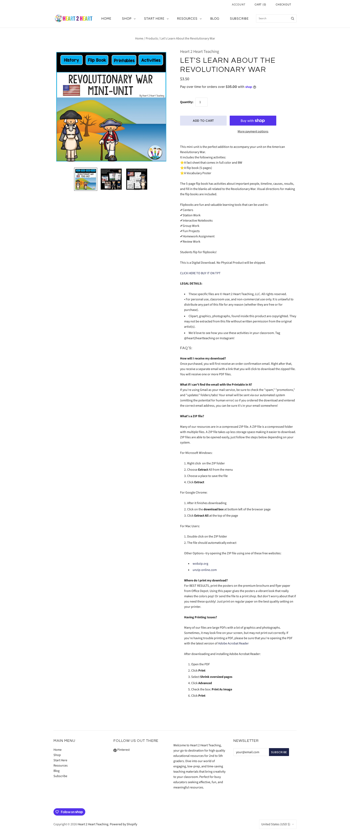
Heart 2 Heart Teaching (199, 51)
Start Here (154, 18)
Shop (126, 18)
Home (106, 18)
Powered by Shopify (123, 824)
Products (152, 38)
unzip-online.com (205, 570)
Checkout (283, 4)
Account (238, 4)
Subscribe (239, 18)
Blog (214, 18)
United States (275, 824)
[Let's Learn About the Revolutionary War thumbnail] (85, 179)
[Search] (293, 18)
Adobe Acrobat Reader (233, 643)
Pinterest (123, 750)
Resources (187, 18)
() (260, 4)
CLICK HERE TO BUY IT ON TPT (200, 273)
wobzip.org (200, 563)
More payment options (253, 131)
